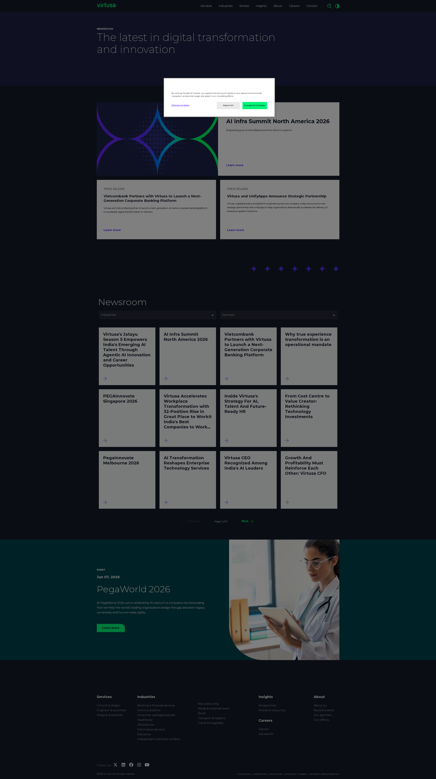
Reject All (228, 105)
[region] (219, 97)
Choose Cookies (180, 105)
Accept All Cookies (254, 105)
